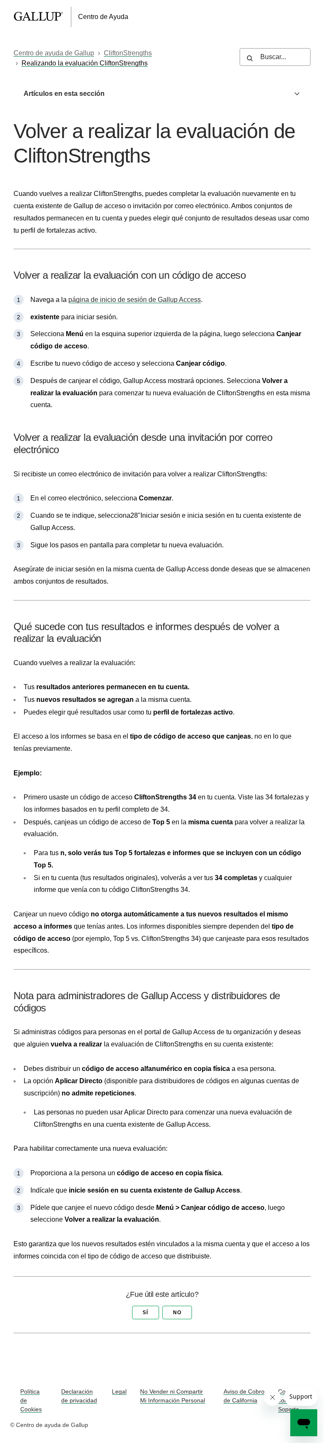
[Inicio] (42, 17)
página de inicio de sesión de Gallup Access (134, 299)
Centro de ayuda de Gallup (54, 53)
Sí (145, 1312)
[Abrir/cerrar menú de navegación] (305, 17)
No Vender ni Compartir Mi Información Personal (172, 1396)
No (177, 1312)
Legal (119, 1391)
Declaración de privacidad (79, 1396)
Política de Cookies (31, 1400)
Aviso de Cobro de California (244, 1396)
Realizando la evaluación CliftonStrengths (85, 63)
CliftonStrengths (128, 53)
